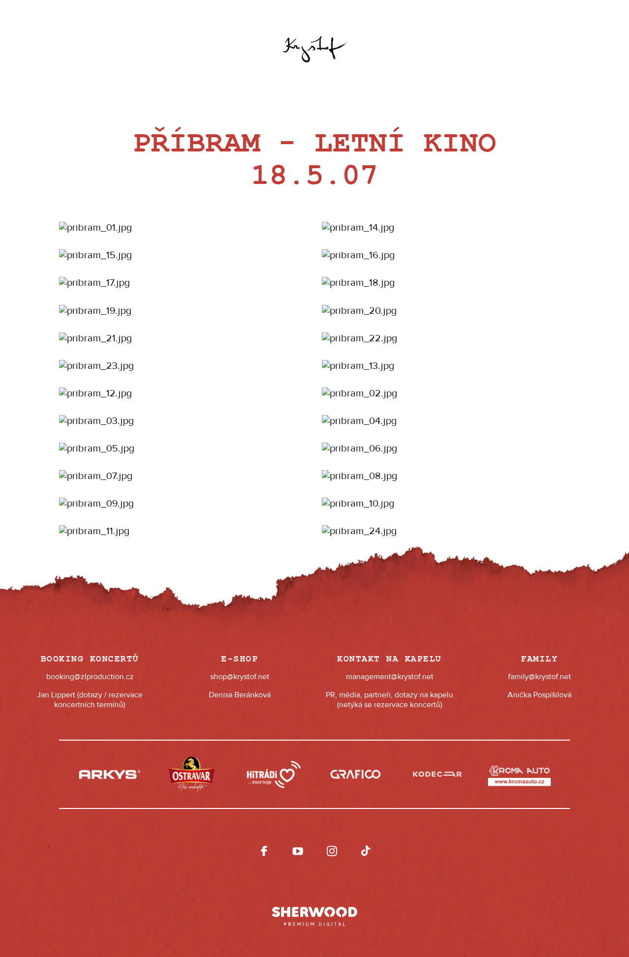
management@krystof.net (389, 677)
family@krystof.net (539, 677)
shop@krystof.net (239, 677)
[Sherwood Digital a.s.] (314, 912)
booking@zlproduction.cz (90, 677)
